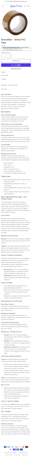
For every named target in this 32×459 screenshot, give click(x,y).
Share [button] (4, 79)
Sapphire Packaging (12, 452)
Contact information (23, 452)
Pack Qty (3, 45)
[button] (3, 6)
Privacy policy (17, 454)
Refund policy (25, 454)
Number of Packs (5, 52)
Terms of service (9, 454)
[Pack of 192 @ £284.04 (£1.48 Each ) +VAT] (16, 49)
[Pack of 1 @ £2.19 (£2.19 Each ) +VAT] (16, 47)
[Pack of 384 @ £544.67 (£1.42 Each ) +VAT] (16, 50)
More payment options (16, 68)
